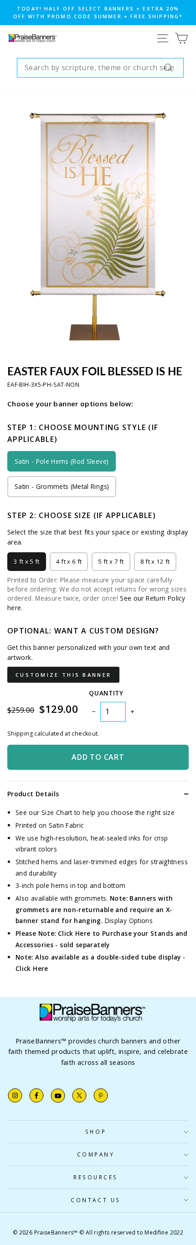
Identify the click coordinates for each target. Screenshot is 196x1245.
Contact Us (95, 1200)
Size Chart (56, 812)
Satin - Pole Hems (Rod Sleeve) (61, 461)
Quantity (106, 693)
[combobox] (100, 68)
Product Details (33, 793)
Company (96, 1154)
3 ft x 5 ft (27, 561)
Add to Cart (98, 757)
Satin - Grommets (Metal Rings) (62, 486)
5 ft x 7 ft (111, 561)
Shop (95, 1131)
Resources (95, 1177)
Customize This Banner (63, 674)
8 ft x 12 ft (155, 561)
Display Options (129, 920)
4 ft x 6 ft (69, 561)
